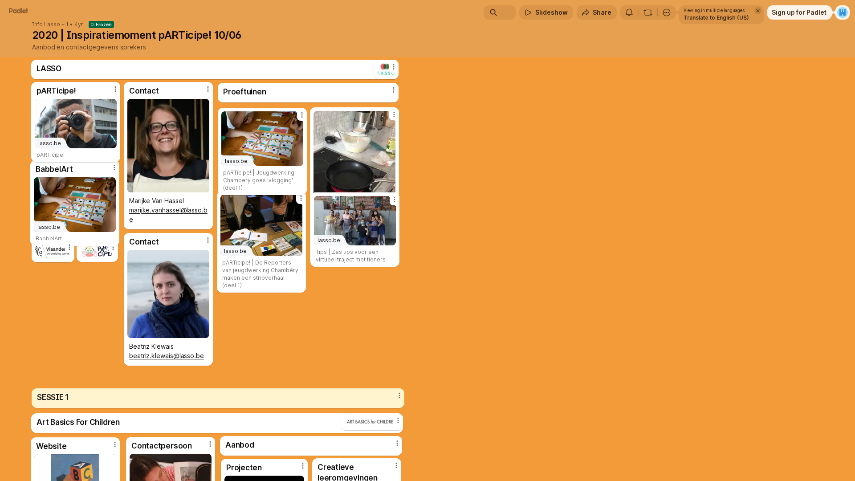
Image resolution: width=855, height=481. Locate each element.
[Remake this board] (648, 12)
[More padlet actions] (667, 12)
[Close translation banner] (757, 10)
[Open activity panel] (629, 12)
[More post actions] (394, 199)
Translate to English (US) (716, 17)
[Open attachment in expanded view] (53, 251)
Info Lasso (46, 24)
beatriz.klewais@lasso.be (166, 355)
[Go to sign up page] (842, 12)
